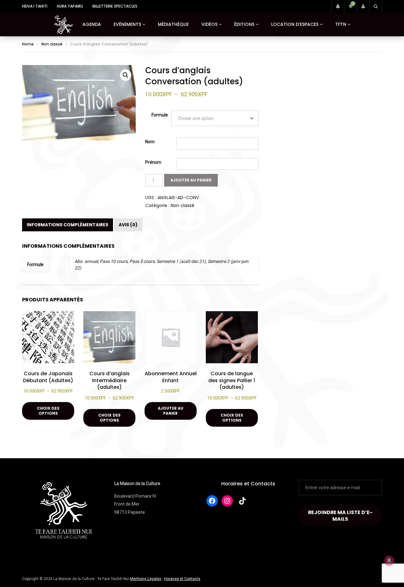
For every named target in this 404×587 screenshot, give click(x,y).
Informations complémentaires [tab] (67, 225)
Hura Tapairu (70, 6)
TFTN (340, 24)
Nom (150, 141)
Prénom (153, 162)
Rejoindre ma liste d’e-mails (340, 516)
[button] (125, 75)
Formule (160, 114)
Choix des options (48, 411)
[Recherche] (375, 6)
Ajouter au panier (170, 411)
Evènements (127, 24)
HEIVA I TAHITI (34, 6)
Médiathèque (173, 24)
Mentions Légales (145, 579)
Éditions (244, 24)
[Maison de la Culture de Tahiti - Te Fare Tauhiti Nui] (63, 24)
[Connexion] (363, 6)
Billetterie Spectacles (114, 6)
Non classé (51, 44)
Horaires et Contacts (248, 483)
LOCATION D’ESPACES (294, 24)
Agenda (91, 24)
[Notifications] (337, 6)
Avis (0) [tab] (128, 225)
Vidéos (209, 24)
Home (28, 44)
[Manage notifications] (389, 560)
